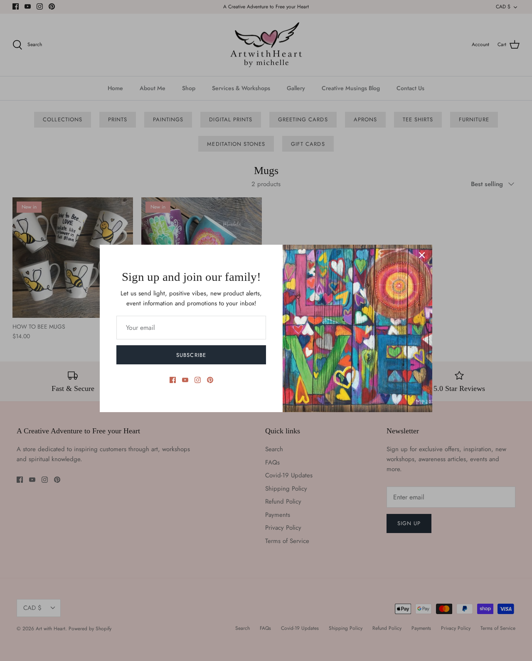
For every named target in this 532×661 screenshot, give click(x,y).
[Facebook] (173, 380)
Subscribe (191, 355)
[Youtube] (185, 380)
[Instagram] (198, 380)
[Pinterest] (210, 380)
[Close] (422, 255)
